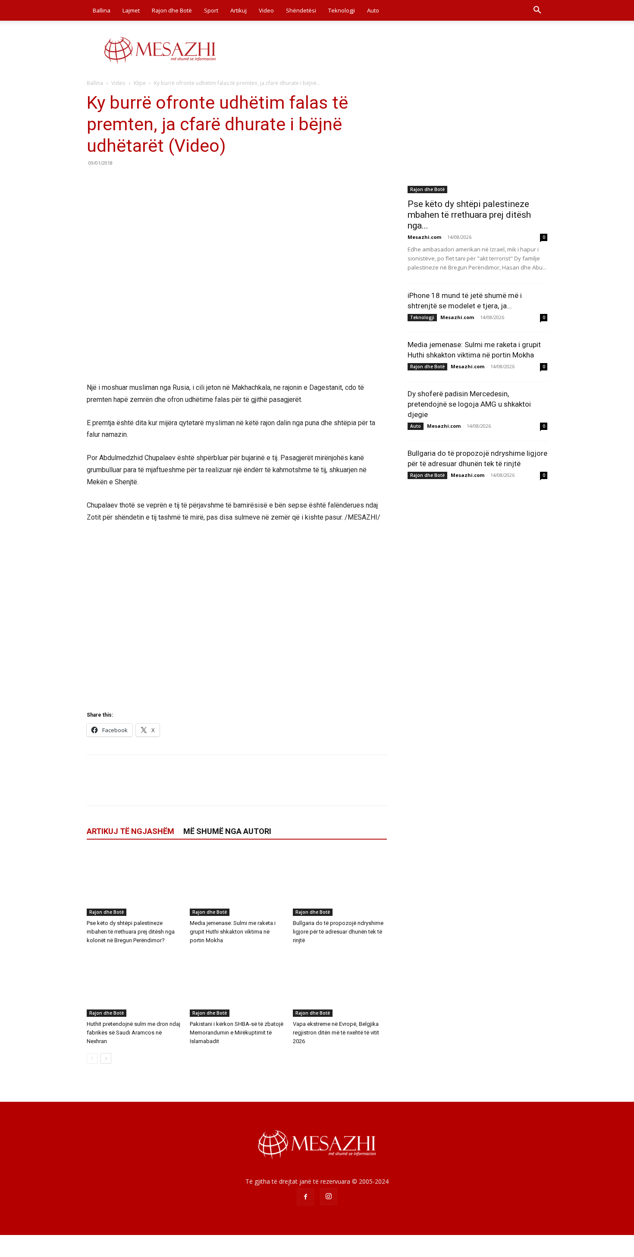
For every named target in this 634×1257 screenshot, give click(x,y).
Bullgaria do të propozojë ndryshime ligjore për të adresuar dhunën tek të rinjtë (338, 932)
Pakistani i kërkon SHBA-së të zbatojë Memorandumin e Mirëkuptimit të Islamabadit (236, 1032)
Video (266, 10)
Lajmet (131, 10)
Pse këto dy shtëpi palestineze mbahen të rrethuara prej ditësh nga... (469, 215)
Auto (373, 10)
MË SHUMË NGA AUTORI (227, 831)
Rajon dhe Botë (172, 10)
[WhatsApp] (154, 182)
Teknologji (341, 10)
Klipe (140, 83)
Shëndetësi (301, 10)
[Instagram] (328, 1196)
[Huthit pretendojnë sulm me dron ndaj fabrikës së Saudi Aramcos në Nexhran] (134, 984)
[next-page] (105, 1058)
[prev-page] (92, 1058)
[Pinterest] (135, 182)
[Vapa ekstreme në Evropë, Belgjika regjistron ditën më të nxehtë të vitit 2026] (340, 984)
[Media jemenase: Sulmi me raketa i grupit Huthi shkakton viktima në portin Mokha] (237, 883)
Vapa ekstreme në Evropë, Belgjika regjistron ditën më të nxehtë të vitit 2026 (336, 1032)
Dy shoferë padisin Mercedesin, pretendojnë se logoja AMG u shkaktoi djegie (469, 404)
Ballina (101, 10)
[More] (175, 182)
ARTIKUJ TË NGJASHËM (130, 831)
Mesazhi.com (424, 237)
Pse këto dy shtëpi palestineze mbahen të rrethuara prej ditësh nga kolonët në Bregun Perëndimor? (131, 932)
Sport (211, 10)
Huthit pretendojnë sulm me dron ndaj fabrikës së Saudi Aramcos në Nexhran (133, 1032)
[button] (537, 11)
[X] (115, 182)
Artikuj (238, 10)
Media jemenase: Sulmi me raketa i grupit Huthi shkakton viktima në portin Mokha (233, 932)
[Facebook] (95, 182)
